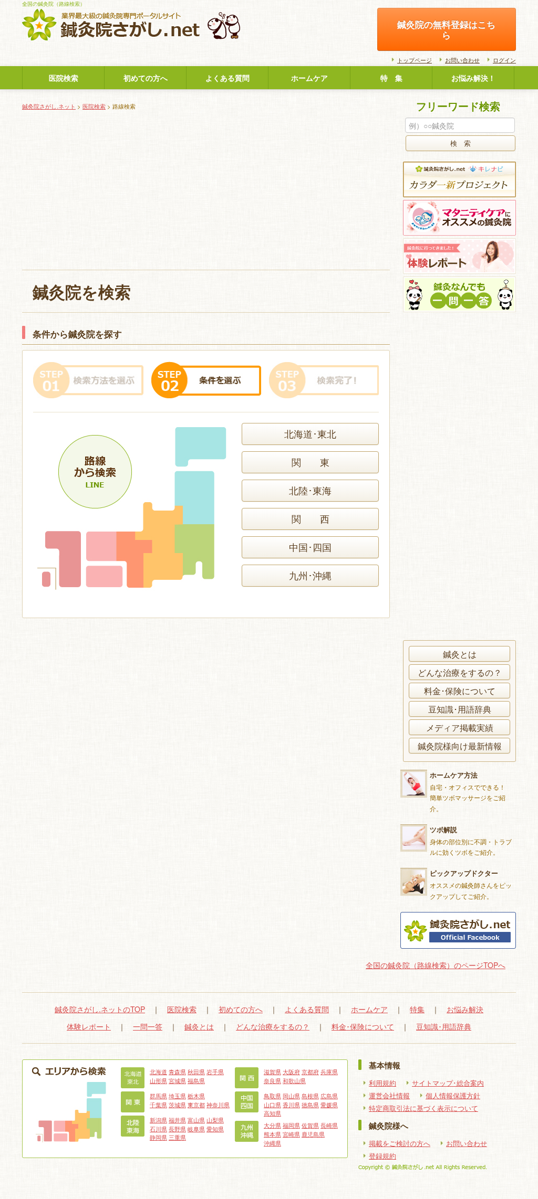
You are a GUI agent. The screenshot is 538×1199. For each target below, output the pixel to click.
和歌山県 (294, 1080)
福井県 (177, 1120)
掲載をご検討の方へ (399, 1143)
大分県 (272, 1125)
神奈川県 (218, 1104)
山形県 (158, 1080)
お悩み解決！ (473, 77)
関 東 (310, 462)
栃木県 (196, 1095)
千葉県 (158, 1104)
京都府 (310, 1071)
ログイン (504, 60)
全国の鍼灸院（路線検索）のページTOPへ (435, 965)
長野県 (177, 1128)
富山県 (196, 1120)
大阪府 (291, 1071)
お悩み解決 (465, 1009)
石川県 (158, 1128)
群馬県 (158, 1095)
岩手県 (215, 1071)
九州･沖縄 (310, 575)
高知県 (272, 1113)
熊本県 (272, 1134)
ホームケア (309, 77)
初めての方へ (145, 77)
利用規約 (382, 1083)
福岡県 (291, 1125)
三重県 (177, 1137)
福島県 (196, 1080)
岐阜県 (196, 1128)
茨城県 (177, 1104)
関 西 (310, 518)
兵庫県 (329, 1071)
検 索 (460, 143)
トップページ (414, 60)
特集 (417, 1009)
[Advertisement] (206, 191)
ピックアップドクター (464, 873)
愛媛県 (329, 1104)
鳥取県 (272, 1095)
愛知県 (215, 1128)
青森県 (177, 1071)
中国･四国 (310, 547)
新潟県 (158, 1120)
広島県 (329, 1095)
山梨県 (215, 1120)
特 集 (391, 77)
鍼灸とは (460, 654)
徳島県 (310, 1104)
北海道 (158, 1071)
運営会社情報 (389, 1095)
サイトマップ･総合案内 (448, 1083)
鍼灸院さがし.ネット (49, 106)
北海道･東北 (310, 433)
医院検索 (63, 77)
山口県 (272, 1104)
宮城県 (177, 1080)
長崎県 (329, 1125)
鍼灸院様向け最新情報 (460, 745)
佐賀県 (310, 1125)
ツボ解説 (443, 829)
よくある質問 (227, 77)
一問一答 (147, 1026)
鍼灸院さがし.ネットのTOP (100, 1009)
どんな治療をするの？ (460, 672)
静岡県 (158, 1137)
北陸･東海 (310, 490)
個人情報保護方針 (453, 1095)
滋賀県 (272, 1071)
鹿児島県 (313, 1134)
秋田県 (196, 1071)
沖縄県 (272, 1143)
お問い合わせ (462, 60)
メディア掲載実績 (459, 727)
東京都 (196, 1104)
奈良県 (272, 1080)
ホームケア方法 (454, 775)
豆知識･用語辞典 (459, 709)
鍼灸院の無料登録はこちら (446, 29)
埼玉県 (177, 1095)
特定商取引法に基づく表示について (423, 1108)
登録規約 (382, 1156)
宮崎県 (291, 1134)
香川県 (291, 1104)
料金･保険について (459, 690)
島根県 (310, 1095)
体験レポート (89, 1026)
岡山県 (291, 1095)
